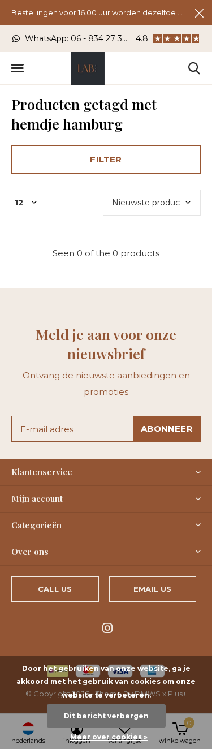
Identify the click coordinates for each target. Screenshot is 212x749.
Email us (152, 588)
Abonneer (167, 428)
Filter (106, 159)
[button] (17, 68)
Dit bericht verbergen (106, 716)
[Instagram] (107, 627)
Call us (55, 588)
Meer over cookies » (109, 737)
